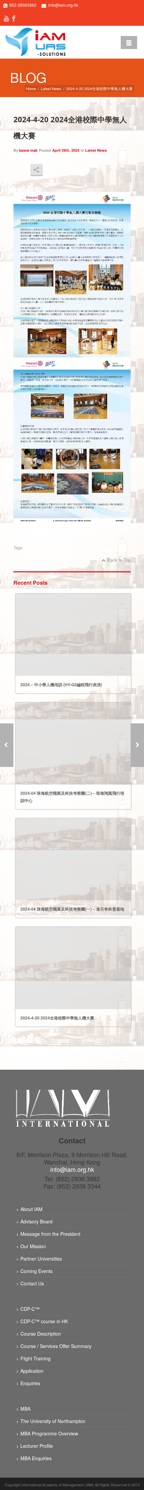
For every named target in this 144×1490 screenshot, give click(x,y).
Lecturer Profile (36, 1446)
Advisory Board (36, 1221)
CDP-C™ (30, 1309)
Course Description (40, 1334)
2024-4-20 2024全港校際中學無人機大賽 (57, 1018)
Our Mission (33, 1246)
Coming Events (36, 1271)
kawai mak (28, 150)
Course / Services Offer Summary (55, 1346)
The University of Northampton (52, 1421)
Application (32, 1371)
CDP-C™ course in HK (44, 1321)
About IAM (31, 1209)
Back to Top (119, 560)
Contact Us (32, 1283)
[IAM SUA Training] (35, 42)
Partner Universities (41, 1259)
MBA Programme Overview (49, 1433)
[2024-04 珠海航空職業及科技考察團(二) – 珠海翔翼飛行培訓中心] (73, 743)
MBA (25, 1409)
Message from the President (50, 1234)
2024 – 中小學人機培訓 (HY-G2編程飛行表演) (61, 685)
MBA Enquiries (36, 1458)
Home (31, 88)
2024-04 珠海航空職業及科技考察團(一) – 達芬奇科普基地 (72, 909)
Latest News (51, 88)
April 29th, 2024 (65, 150)
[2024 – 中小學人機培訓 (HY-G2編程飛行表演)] (73, 634)
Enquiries (30, 1383)
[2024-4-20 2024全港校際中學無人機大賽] (73, 968)
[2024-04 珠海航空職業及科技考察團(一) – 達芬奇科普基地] (137, 745)
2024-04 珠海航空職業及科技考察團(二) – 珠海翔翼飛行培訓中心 (72, 796)
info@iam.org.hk (63, 5)
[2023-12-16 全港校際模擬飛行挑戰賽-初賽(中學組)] (6, 745)
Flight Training (35, 1358)
